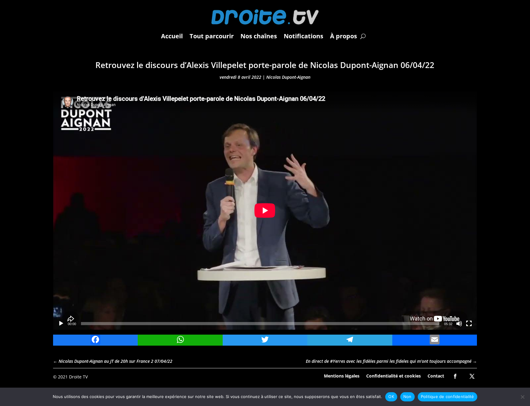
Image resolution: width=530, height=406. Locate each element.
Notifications (303, 36)
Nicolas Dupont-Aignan (288, 77)
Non (407, 396)
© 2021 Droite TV (70, 377)
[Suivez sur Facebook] (455, 376)
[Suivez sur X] (472, 376)
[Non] (522, 397)
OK (391, 396)
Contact (436, 375)
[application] (265, 210)
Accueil (172, 36)
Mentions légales (341, 375)
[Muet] (459, 324)
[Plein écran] (469, 324)
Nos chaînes (258, 36)
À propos (343, 36)
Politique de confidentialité (447, 396)
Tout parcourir (212, 36)
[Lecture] (61, 324)
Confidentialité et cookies (393, 375)
